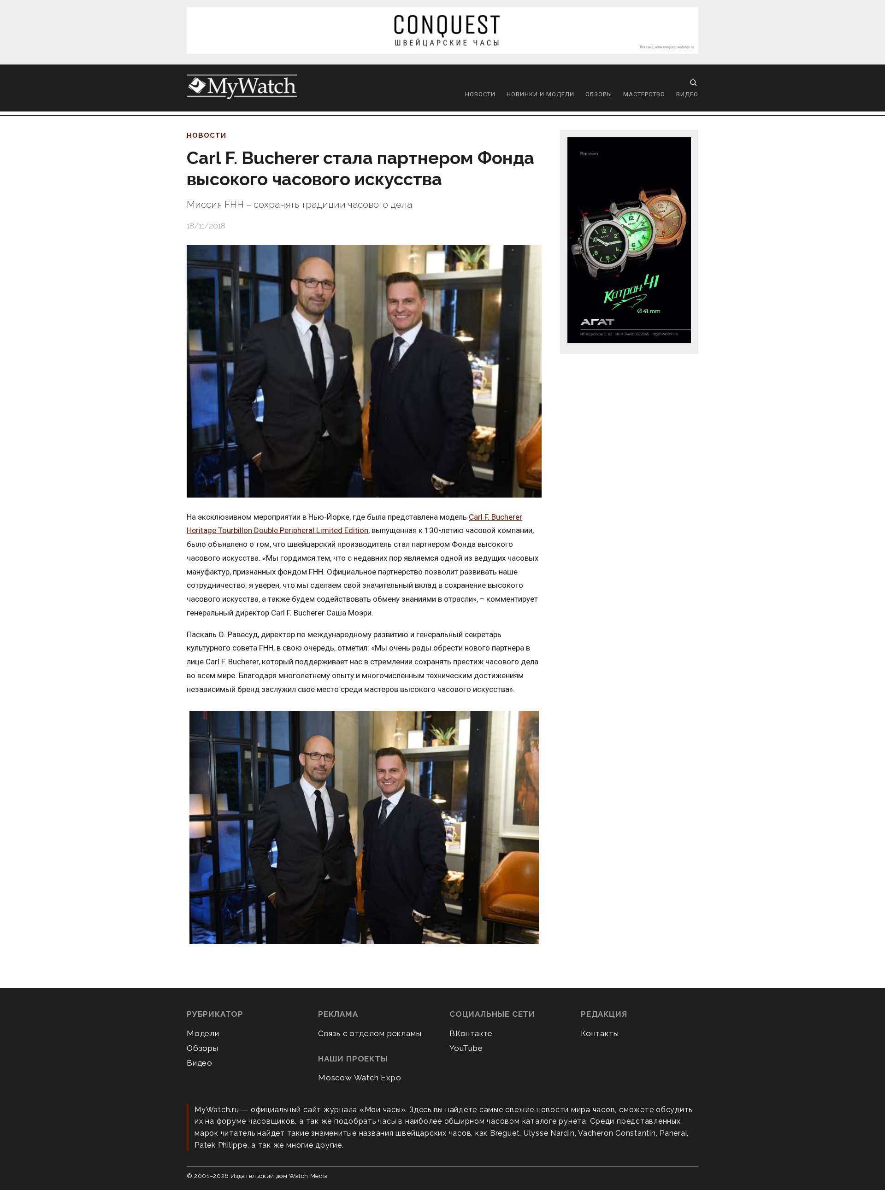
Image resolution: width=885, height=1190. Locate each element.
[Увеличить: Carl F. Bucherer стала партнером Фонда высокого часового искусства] (364, 371)
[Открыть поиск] (693, 82)
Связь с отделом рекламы (369, 1033)
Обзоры (598, 94)
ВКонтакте (471, 1033)
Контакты (600, 1033)
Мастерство (644, 94)
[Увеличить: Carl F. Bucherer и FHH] (364, 828)
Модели (203, 1033)
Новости (480, 94)
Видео (687, 94)
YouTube (466, 1048)
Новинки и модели (540, 94)
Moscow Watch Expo (359, 1077)
